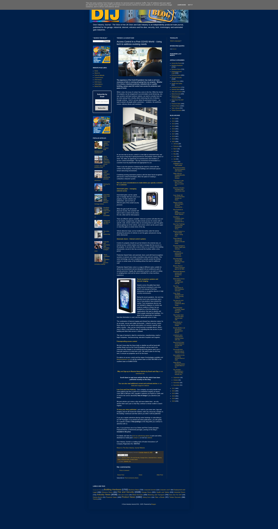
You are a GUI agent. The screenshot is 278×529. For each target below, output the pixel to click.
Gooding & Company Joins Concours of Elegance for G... (179, 219)
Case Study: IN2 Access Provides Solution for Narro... (179, 197)
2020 (173, 141)
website (149, 438)
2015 (173, 129)
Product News (134, 459)
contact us (136, 438)
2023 (173, 393)
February (176, 146)
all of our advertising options (141, 436)
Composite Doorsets (150, 490)
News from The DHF (178, 100)
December (176, 385)
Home (140, 475)
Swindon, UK (127, 461)
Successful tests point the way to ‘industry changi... (179, 351)
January (176, 143)
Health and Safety (177, 83)
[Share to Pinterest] (127, 455)
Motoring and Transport (175, 96)
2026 (173, 401)
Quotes (174, 49)
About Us (97, 73)
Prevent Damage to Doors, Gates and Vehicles (179, 247)
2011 (173, 118)
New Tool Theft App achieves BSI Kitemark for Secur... (179, 226)
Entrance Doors (176, 75)
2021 (173, 388)
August (175, 161)
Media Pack (97, 86)
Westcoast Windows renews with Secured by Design (179, 274)
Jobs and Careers (177, 91)
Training (95, 499)
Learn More (181, 5)
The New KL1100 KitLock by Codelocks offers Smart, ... (179, 303)
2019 (173, 139)
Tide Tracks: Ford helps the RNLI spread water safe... (178, 317)
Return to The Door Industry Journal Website (131, 448)
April (174, 151)
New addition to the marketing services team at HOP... (179, 357)
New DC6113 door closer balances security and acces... (178, 345)
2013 (173, 123)
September (176, 377)
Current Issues (98, 77)
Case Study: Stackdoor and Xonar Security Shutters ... (178, 296)
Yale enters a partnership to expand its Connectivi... (178, 254)
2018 (173, 136)
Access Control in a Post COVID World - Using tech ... (179, 234)
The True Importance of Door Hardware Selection (178, 288)
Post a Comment (124, 470)
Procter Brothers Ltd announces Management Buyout (179, 330)
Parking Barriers (98, 497)
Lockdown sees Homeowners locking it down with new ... (178, 337)
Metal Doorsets (176, 94)
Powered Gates (125, 459)
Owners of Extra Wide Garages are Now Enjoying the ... (178, 205)
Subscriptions (98, 84)
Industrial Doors (152, 457)
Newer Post (120, 475)
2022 (173, 391)
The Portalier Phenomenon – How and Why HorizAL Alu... (178, 372)
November (176, 382)
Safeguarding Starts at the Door (106, 222)
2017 (173, 134)
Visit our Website (99, 75)
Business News (126, 457)
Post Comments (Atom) (131, 478)
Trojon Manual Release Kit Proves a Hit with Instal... (179, 241)
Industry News (176, 89)
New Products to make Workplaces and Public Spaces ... (179, 212)
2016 (173, 131)
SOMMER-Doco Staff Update (178, 164)
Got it (190, 5)
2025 (173, 398)
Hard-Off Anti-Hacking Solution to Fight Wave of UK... (179, 365)
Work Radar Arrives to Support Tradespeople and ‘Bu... (179, 281)
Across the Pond (176, 63)
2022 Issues (98, 82)
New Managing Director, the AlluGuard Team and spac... (178, 261)
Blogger (153, 504)
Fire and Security (135, 457)
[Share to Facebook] (125, 455)
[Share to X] (123, 455)
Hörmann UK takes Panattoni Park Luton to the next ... (179, 190)
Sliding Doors (147, 497)
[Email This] (118, 455)
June (175, 156)
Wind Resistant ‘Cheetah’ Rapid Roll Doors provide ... (179, 310)
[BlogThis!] (121, 455)
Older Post (160, 475)
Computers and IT (165, 490)
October (175, 380)
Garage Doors (144, 457)
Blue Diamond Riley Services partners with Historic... (179, 169)
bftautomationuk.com (123, 359)
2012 (173, 121)
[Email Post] (156, 452)
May (174, 154)
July (174, 159)
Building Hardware (177, 65)
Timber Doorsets (176, 110)
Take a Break (175, 108)
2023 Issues (98, 79)
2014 (173, 126)
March (175, 149)
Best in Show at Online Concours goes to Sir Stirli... (179, 267)
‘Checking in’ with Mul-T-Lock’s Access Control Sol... (178, 183)
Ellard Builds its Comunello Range (177, 323)
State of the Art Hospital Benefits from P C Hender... (179, 176)
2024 (173, 396)
